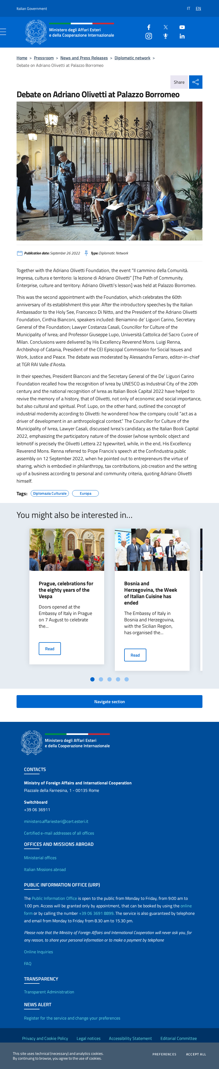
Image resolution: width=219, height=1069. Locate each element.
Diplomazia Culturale (50, 492)
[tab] (92, 679)
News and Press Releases (84, 58)
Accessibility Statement (130, 1038)
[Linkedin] (180, 35)
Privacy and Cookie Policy (45, 1038)
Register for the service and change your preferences (72, 1018)
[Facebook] (146, 26)
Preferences (164, 1054)
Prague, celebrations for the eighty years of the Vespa (66, 589)
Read (49, 648)
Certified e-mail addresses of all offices (59, 833)
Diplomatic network (132, 58)
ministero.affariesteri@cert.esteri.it (56, 821)
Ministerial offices (40, 857)
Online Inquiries (38, 951)
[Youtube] (180, 26)
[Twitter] (163, 26)
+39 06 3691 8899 (96, 913)
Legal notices (88, 1038)
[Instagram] (146, 35)
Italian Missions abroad (45, 869)
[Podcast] (163, 35)
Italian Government (32, 8)
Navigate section (109, 701)
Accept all (196, 1054)
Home (22, 58)
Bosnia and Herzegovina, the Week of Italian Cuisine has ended (150, 593)
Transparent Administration (49, 992)
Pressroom (44, 58)
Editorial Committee (179, 1038)
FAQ (28, 963)
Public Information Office (54, 898)
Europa (85, 492)
